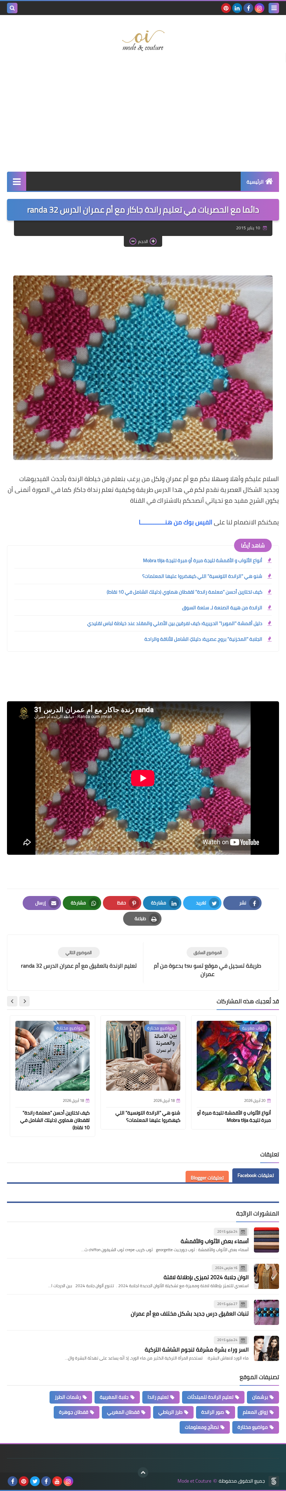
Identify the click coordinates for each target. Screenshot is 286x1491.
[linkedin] (237, 8)
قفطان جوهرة (73, 1412)
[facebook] (248, 8)
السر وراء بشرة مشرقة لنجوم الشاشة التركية (197, 1349)
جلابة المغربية (114, 1397)
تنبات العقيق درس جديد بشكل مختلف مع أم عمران (190, 1313)
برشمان (260, 1397)
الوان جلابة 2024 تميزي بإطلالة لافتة (206, 1277)
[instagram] (259, 8)
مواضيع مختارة (253, 1427)
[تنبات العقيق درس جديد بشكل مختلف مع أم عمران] (266, 1312)
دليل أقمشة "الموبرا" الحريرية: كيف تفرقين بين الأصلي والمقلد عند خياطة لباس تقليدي (174, 623)
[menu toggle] (274, 8)
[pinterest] (226, 8)
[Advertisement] (143, 116)
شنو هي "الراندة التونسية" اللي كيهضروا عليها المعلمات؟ (202, 576)
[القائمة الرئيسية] (16, 181)
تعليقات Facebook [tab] (256, 1175)
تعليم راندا (158, 1397)
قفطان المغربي (123, 1412)
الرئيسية (255, 181)
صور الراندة (212, 1412)
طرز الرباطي (170, 1412)
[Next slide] (12, 1001)
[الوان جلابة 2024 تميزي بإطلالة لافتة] (266, 1276)
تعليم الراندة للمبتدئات (210, 1397)
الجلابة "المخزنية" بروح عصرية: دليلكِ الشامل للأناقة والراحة (203, 639)
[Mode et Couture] (143, 41)
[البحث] (12, 8)
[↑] (143, 1472)
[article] (78, 958)
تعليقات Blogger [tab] (207, 1177)
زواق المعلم (255, 1412)
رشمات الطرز (68, 1397)
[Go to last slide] (24, 1001)
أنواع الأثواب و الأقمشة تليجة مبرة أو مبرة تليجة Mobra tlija (202, 560)
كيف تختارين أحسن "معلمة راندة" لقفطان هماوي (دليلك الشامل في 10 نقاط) (184, 591)
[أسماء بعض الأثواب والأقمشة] (266, 1240)
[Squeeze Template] (274, 1481)
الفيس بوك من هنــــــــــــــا (175, 522)
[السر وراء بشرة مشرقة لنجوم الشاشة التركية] (266, 1348)
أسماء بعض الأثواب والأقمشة (215, 1241)
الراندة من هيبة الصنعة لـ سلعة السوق (222, 607)
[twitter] (35, 1481)
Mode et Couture (194, 1481)
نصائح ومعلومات (202, 1427)
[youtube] (57, 1481)
